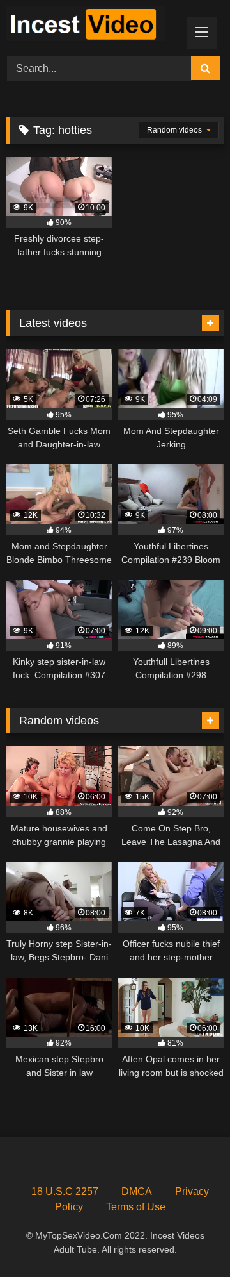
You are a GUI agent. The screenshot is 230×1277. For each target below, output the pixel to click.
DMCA (136, 1191)
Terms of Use (135, 1206)
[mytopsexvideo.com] (94, 26)
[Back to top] (190, 1238)
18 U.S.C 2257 (64, 1191)
